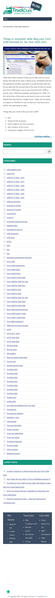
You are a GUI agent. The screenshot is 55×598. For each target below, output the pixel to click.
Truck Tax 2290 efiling (15, 433)
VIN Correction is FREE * (29, 563)
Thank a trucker (13, 429)
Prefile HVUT (11, 397)
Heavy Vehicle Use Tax (45, 523)
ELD (8, 253)
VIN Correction (12, 449)
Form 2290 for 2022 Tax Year (17, 297)
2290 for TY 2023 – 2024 (15, 189)
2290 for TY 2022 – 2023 (15, 185)
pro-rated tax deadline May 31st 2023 (21, 405)
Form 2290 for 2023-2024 (16, 305)
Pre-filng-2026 (12, 393)
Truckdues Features (14, 441)
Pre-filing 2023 (12, 381)
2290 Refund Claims (43, 541)
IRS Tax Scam (12, 349)
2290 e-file (10, 173)
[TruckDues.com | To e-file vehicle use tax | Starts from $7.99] (22, 8)
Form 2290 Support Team (16, 313)
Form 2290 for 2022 (14, 293)
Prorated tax (11, 409)
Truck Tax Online (13, 437)
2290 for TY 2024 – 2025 (15, 193)
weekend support (13, 453)
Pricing (27, 541)
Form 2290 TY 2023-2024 (16, 317)
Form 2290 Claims (13, 269)
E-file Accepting (12, 233)
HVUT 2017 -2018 (13, 333)
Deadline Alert (12, 225)
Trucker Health (12, 445)
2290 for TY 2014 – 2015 (15, 177)
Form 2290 (11, 261)
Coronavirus (11, 213)
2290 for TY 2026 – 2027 (15, 197)
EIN (8, 249)
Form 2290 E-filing (13, 273)
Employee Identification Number (19, 257)
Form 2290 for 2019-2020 (16, 277)
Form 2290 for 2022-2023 (16, 301)
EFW (8, 245)
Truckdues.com (41, 596)
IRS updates (11, 353)
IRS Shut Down (12, 345)
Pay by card (11, 361)
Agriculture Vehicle (14, 205)
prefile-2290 (11, 401)
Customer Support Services (17, 221)
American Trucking (14, 209)
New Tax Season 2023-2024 (17, 357)
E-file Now (10, 237)
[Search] (49, 151)
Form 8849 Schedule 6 (15, 321)
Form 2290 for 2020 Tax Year (17, 281)
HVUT (9, 329)
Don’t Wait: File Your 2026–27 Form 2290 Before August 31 (28, 479)
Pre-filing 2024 (12, 385)
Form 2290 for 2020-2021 (16, 285)
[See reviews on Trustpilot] (15, 593)
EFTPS (9, 241)
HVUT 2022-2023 (13, 337)
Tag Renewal (11, 421)
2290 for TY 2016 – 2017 (15, 181)
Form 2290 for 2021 (14, 289)
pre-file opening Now (15, 365)
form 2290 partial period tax (17, 309)
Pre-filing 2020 (12, 373)
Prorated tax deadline (15, 413)
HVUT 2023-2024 (13, 341)
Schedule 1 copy (13, 417)
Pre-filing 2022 (12, 377)
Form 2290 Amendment (16, 265)
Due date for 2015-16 (15, 229)
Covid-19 (10, 217)
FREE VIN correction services (17, 325)
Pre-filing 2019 (12, 369)
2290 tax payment (13, 201)
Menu (6, 19)
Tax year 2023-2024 (14, 425)
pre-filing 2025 (12, 389)
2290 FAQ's (13, 570)
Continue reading (43, 136)
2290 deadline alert (14, 169)
